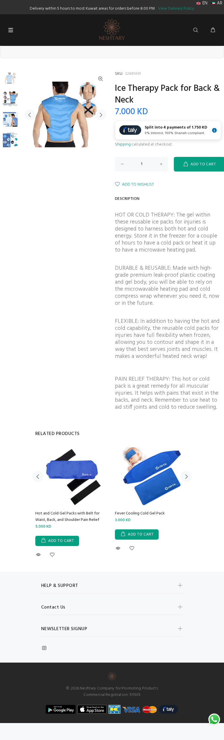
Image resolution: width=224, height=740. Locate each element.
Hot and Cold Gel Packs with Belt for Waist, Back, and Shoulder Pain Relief (67, 516)
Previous (29, 114)
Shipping (123, 144)
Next (100, 114)
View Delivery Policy (176, 8)
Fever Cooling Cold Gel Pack (140, 513)
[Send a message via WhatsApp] (214, 719)
